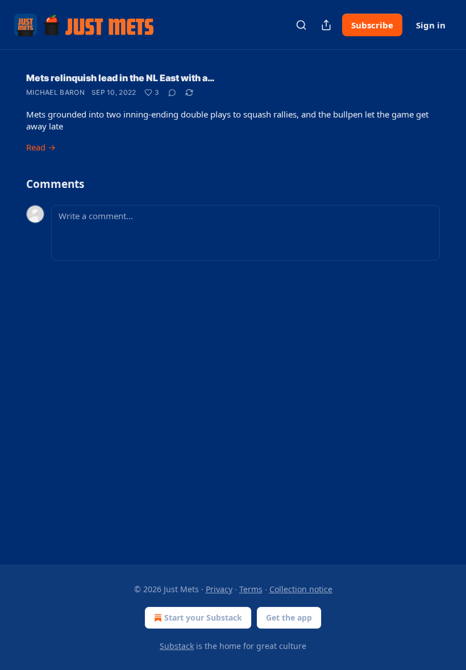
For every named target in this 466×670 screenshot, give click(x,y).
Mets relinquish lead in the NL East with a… (120, 77)
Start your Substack (203, 617)
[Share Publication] (326, 25)
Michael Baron (55, 92)
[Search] (301, 25)
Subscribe (372, 25)
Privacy (219, 589)
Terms (251, 589)
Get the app (289, 617)
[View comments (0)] (172, 92)
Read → (41, 147)
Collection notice (300, 589)
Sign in (431, 25)
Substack (177, 645)
